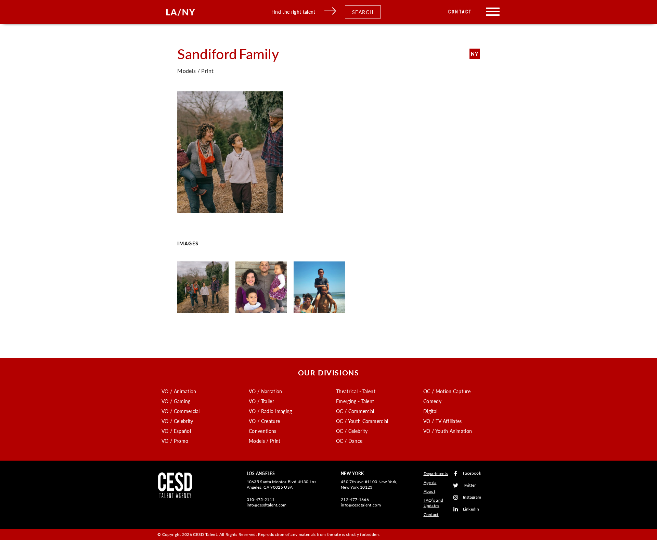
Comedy (432, 401)
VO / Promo (175, 440)
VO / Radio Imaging (270, 411)
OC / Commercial (355, 411)
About (430, 491)
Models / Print (264, 440)
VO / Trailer (261, 401)
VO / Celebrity (177, 420)
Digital (430, 411)
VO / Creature (264, 420)
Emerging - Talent (355, 401)
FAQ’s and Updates (433, 503)
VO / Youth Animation (447, 430)
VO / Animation (179, 391)
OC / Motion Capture (447, 391)
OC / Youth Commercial (362, 420)
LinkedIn (471, 509)
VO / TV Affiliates (442, 420)
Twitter (469, 485)
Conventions (262, 430)
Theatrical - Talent (355, 391)
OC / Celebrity (352, 430)
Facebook (472, 473)
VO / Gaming (176, 401)
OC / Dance (349, 440)
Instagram (472, 497)
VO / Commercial (181, 411)
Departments (436, 473)
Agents (430, 482)
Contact (460, 12)
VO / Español (176, 430)
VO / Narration (265, 391)
